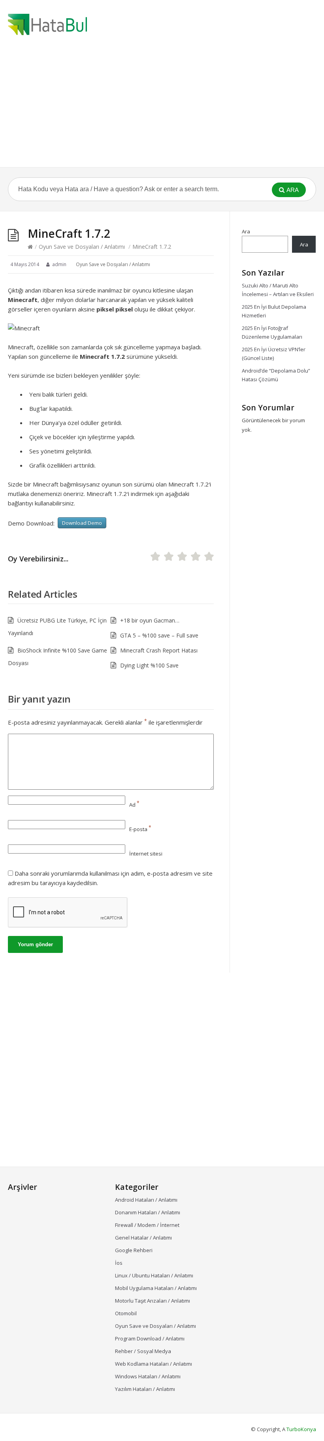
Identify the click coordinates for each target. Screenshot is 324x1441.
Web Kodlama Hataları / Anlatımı (153, 1363)
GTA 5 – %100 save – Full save (159, 635)
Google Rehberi (134, 1250)
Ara (246, 231)
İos (118, 1262)
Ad (134, 804)
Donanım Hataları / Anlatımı (147, 1212)
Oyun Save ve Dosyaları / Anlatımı (82, 246)
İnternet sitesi (145, 853)
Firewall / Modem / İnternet (147, 1224)
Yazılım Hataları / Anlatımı (145, 1389)
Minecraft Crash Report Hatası (159, 650)
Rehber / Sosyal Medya (143, 1351)
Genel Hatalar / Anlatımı (143, 1237)
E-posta (140, 829)
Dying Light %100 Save (149, 665)
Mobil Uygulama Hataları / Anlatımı (156, 1288)
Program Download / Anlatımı (150, 1338)
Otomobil (126, 1313)
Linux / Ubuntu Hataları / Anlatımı (154, 1275)
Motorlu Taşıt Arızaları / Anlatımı (152, 1300)
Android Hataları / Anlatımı (146, 1199)
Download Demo (82, 522)
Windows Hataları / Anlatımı (148, 1376)
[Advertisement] (162, 108)
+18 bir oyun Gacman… (149, 620)
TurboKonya (301, 1429)
